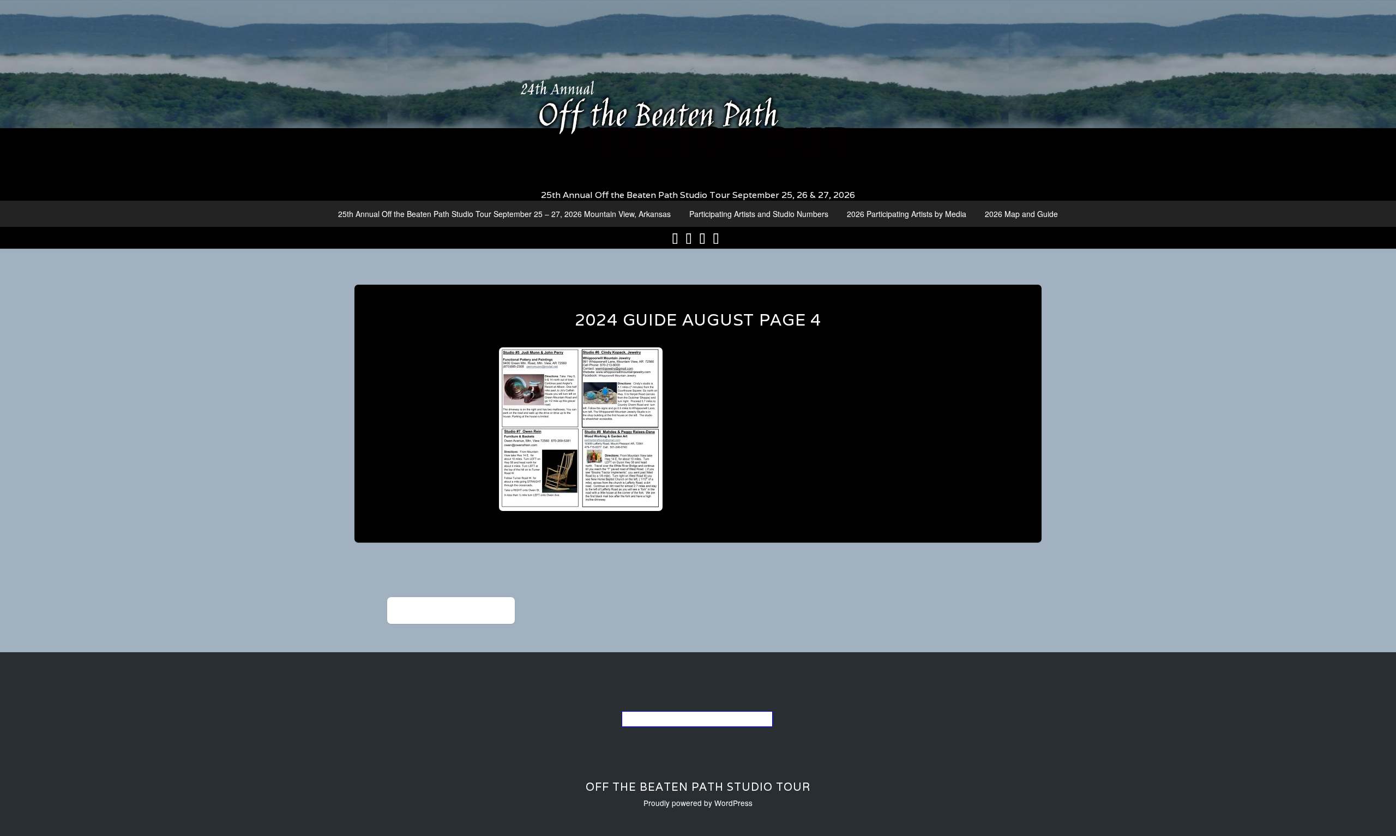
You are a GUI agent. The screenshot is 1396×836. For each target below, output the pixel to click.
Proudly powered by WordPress (698, 802)
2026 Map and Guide (1021, 213)
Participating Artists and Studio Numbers (758, 213)
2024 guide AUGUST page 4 (698, 319)
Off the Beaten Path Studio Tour (698, 787)
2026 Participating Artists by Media (906, 213)
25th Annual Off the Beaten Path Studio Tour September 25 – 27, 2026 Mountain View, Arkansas (504, 213)
